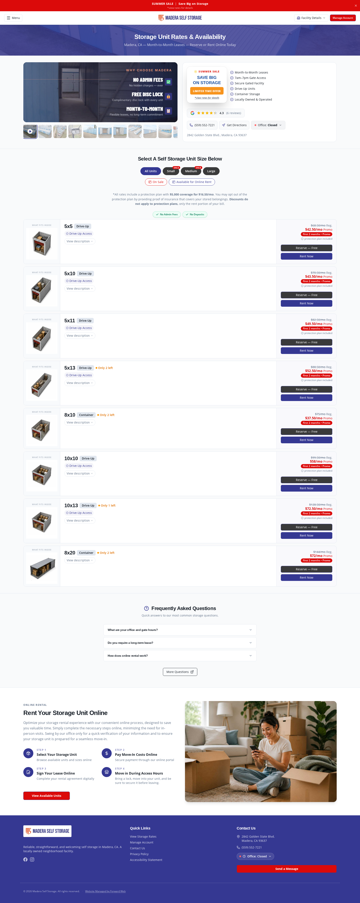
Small (173, 170)
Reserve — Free (307, 248)
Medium (193, 170)
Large (211, 171)
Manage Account (141, 842)
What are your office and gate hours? (133, 629)
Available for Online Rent (193, 182)
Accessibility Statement (146, 860)
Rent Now (306, 256)
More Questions (177, 672)
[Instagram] (32, 859)
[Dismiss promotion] (356, 5)
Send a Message (286, 869)
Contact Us (137, 848)
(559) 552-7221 (205, 125)
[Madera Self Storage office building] (165, 131)
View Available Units (46, 796)
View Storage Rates (143, 836)
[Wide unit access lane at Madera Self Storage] (150, 131)
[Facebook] (25, 859)
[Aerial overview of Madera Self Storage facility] (60, 131)
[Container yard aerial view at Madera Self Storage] (135, 131)
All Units (151, 171)
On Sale (158, 182)
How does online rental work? (128, 655)
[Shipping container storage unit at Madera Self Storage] (105, 131)
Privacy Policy (139, 854)
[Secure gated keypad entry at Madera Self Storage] (75, 131)
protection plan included (318, 238)
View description (78, 241)
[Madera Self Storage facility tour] (30, 131)
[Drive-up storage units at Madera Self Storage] (45, 131)
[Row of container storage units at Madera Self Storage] (90, 131)
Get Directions (237, 125)
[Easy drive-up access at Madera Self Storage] (120, 131)
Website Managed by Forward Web (105, 891)
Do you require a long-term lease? (130, 642)
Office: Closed (257, 856)
